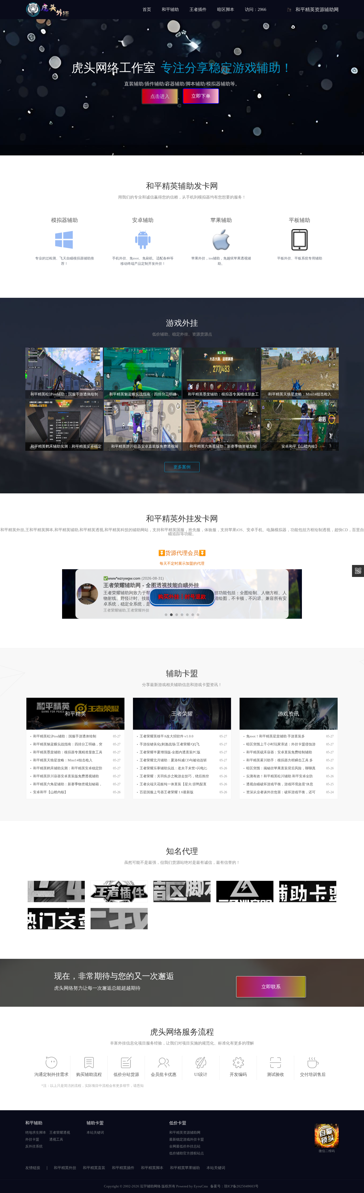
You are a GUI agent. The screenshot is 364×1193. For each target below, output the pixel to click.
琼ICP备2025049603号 (241, 1186)
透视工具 (56, 1139)
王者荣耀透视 (59, 1132)
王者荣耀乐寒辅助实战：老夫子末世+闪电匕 (173, 768)
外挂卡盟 (32, 1139)
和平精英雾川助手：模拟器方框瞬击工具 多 (279, 760)
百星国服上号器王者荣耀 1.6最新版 (166, 792)
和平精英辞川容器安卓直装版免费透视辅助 (66, 776)
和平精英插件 (123, 1168)
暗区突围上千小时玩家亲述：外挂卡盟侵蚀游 (281, 744)
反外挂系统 (34, 1146)
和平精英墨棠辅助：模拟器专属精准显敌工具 (67, 752)
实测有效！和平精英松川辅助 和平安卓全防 (279, 776)
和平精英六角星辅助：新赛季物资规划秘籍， (67, 784)
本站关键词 (95, 1132)
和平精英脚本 (152, 1168)
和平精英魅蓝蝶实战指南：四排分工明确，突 (67, 744)
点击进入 (158, 95)
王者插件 (198, 9)
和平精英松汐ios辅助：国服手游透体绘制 (64, 736)
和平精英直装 (94, 1168)
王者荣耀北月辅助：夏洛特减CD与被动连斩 (173, 760)
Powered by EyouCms (191, 1186)
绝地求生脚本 (35, 1132)
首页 (147, 9)
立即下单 (201, 96)
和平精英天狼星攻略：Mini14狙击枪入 (62, 760)
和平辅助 (170, 9)
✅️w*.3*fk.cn (114, 581)
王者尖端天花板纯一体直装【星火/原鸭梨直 (173, 784)
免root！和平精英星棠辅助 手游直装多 (275, 736)
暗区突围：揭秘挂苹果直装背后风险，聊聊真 (281, 768)
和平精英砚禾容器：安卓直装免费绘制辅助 (279, 752)
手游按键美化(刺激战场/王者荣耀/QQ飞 (170, 744)
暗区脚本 (225, 9)
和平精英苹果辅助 (185, 1168)
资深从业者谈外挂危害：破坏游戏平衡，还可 (281, 792)
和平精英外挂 (65, 1168)
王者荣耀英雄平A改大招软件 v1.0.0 (166, 736)
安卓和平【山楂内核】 (50, 792)
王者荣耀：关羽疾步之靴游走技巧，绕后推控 (174, 776)
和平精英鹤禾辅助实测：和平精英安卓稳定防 (67, 768)
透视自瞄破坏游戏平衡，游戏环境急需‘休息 (279, 784)
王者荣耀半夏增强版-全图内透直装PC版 (170, 752)
